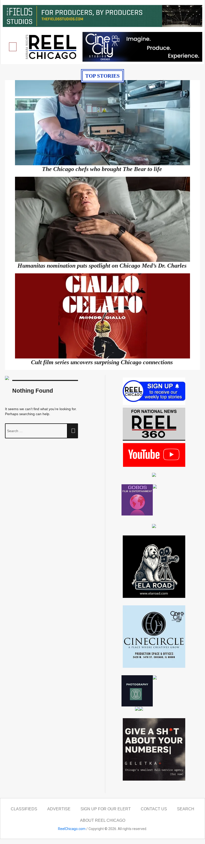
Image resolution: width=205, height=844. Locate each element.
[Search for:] (36, 431)
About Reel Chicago (102, 820)
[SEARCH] (73, 430)
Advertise (58, 809)
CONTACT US (154, 809)
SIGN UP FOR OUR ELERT (105, 809)
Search (185, 809)
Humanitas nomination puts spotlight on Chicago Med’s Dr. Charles (102, 265)
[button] (12, 46)
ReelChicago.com (72, 829)
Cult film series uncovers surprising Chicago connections (102, 362)
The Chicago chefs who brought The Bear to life (102, 169)
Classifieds (24, 809)
